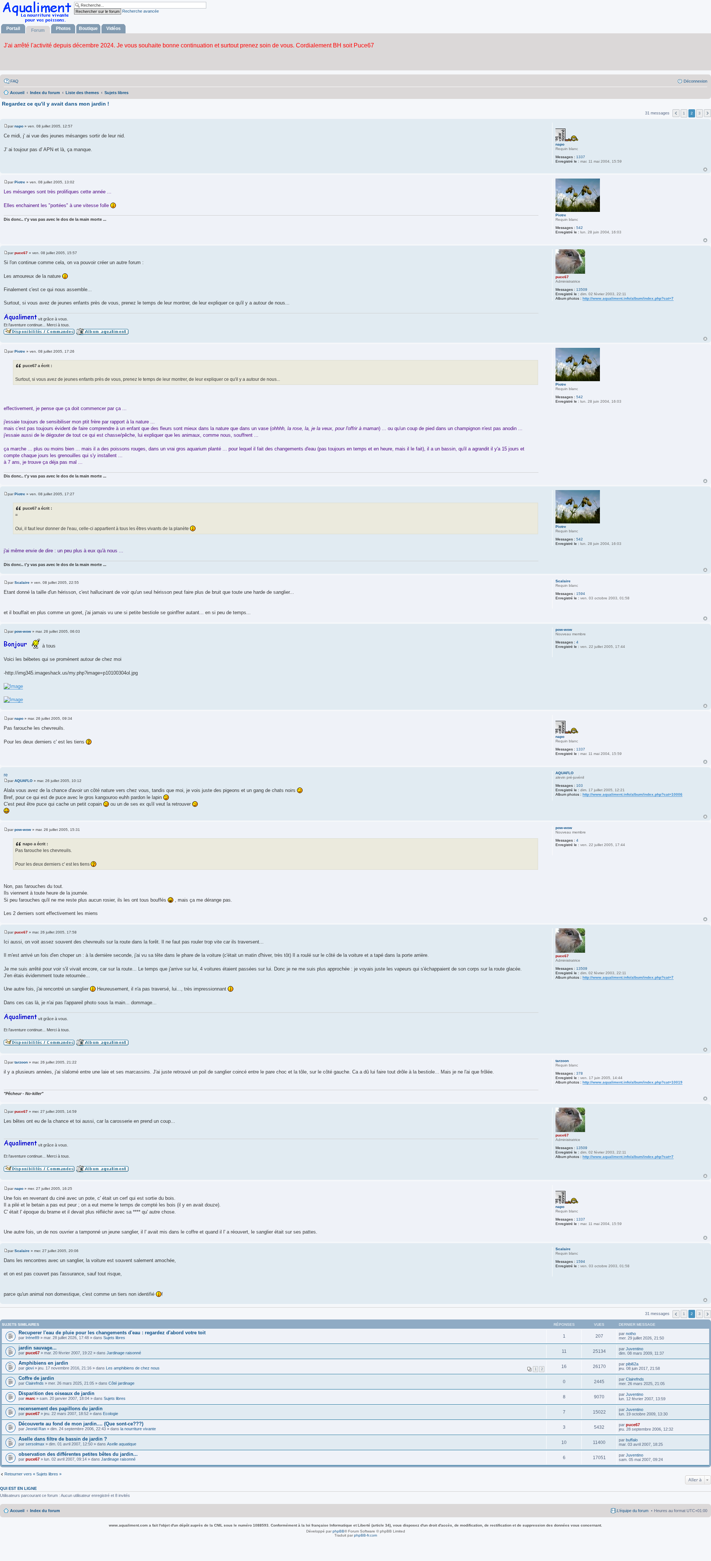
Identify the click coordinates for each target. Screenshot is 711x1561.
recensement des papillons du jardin (61, 1408)
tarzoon (562, 1061)
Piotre (560, 215)
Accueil (17, 1510)
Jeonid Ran (36, 1429)
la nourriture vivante (138, 1429)
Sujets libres (114, 1337)
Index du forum (45, 1510)
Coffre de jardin (36, 1378)
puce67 (562, 277)
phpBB (338, 1531)
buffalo (632, 1440)
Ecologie (110, 1413)
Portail (13, 28)
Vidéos (113, 28)
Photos (63, 28)
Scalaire (563, 581)
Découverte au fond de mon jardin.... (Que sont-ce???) (81, 1424)
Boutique (88, 28)
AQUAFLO (564, 773)
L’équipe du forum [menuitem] (632, 1510)
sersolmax (35, 1444)
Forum (38, 30)
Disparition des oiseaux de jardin (56, 1393)
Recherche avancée (140, 11)
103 (579, 785)
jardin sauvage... (38, 1348)
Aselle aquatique (121, 1444)
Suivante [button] (707, 113)
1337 (580, 157)
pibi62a (632, 1364)
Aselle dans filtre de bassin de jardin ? (63, 1439)
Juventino (634, 1349)
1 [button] (684, 113)
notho (631, 1333)
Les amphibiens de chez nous (133, 1368)
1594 (580, 594)
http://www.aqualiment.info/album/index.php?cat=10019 (632, 1082)
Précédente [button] (676, 113)
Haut (705, 169)
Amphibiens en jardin (43, 1363)
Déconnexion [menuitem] (695, 81)
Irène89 (32, 1337)
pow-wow (563, 630)
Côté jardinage (121, 1383)
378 (579, 1073)
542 (579, 228)
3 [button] (699, 113)
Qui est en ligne (18, 1488)
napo (559, 144)
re (6, 775)
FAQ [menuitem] (14, 81)
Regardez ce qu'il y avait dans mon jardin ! (55, 104)
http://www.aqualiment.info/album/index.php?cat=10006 (632, 794)
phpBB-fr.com (365, 1535)
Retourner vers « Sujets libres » (32, 1474)
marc (30, 1398)
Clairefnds (35, 1383)
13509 (581, 289)
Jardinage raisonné (124, 1353)
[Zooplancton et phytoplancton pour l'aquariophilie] (38, 22)
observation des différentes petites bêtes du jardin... (78, 1454)
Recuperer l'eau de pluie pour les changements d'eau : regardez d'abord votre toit (112, 1332)
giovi (30, 1368)
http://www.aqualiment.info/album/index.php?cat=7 (628, 298)
